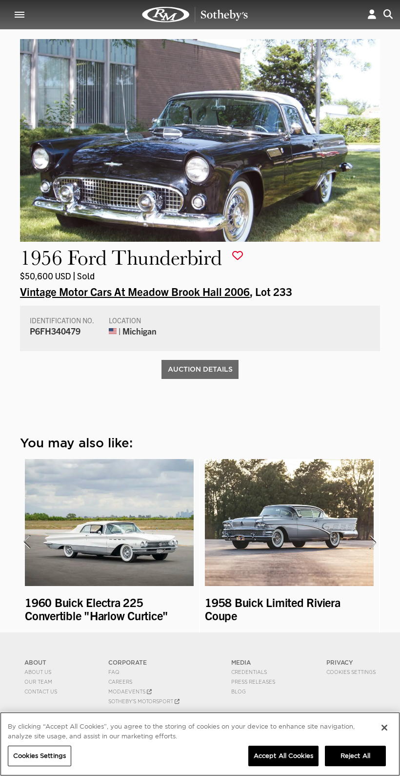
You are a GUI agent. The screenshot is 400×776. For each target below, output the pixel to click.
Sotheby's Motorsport (141, 701)
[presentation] (26, 542)
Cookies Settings (351, 672)
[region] (200, 744)
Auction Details (200, 369)
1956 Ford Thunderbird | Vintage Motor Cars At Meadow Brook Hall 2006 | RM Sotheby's (195, 14)
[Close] (384, 727)
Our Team (38, 682)
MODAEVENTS (127, 691)
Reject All (355, 755)
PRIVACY (339, 662)
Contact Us (40, 691)
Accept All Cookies (283, 755)
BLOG (238, 691)
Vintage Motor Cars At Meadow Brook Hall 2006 (135, 291)
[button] (372, 14)
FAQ (114, 672)
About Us (37, 672)
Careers (120, 682)
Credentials (249, 672)
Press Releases (253, 682)
